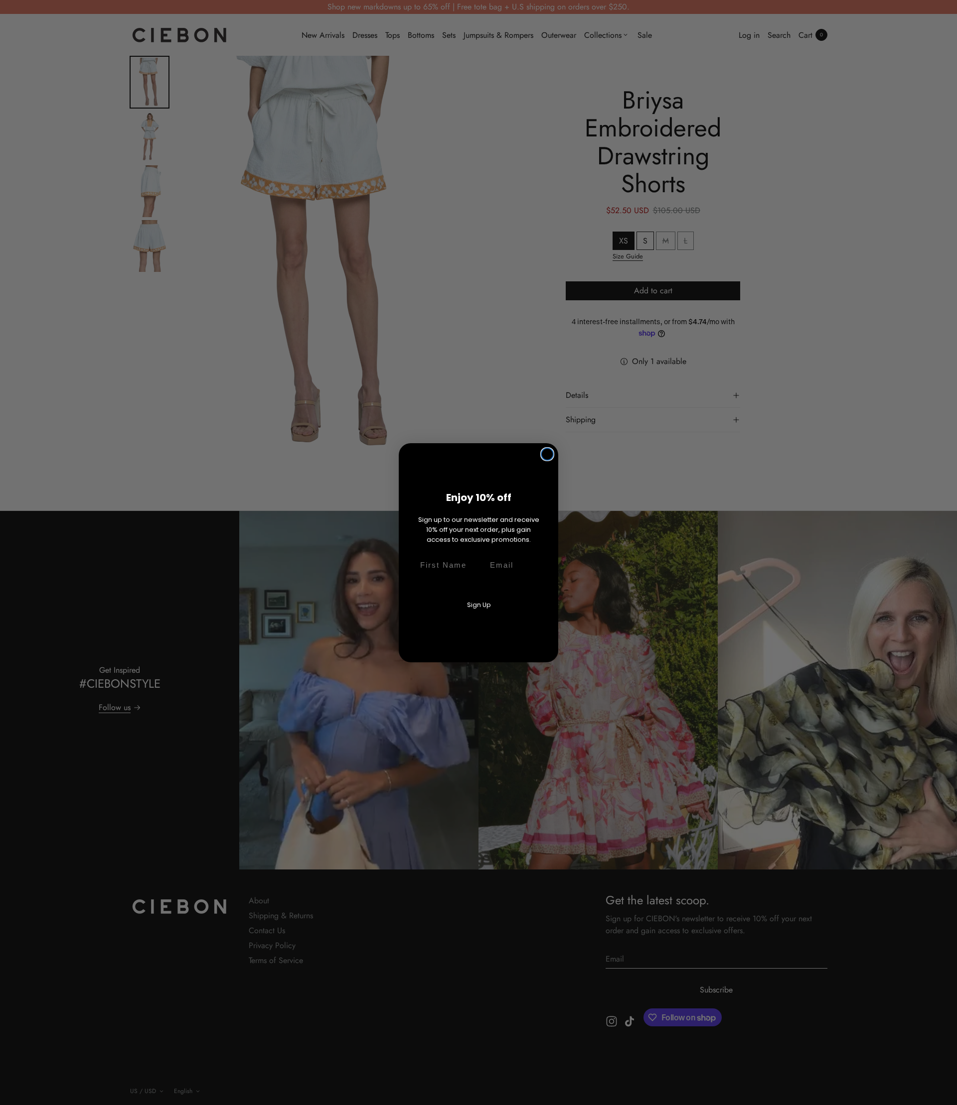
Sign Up (478, 605)
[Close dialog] (547, 454)
